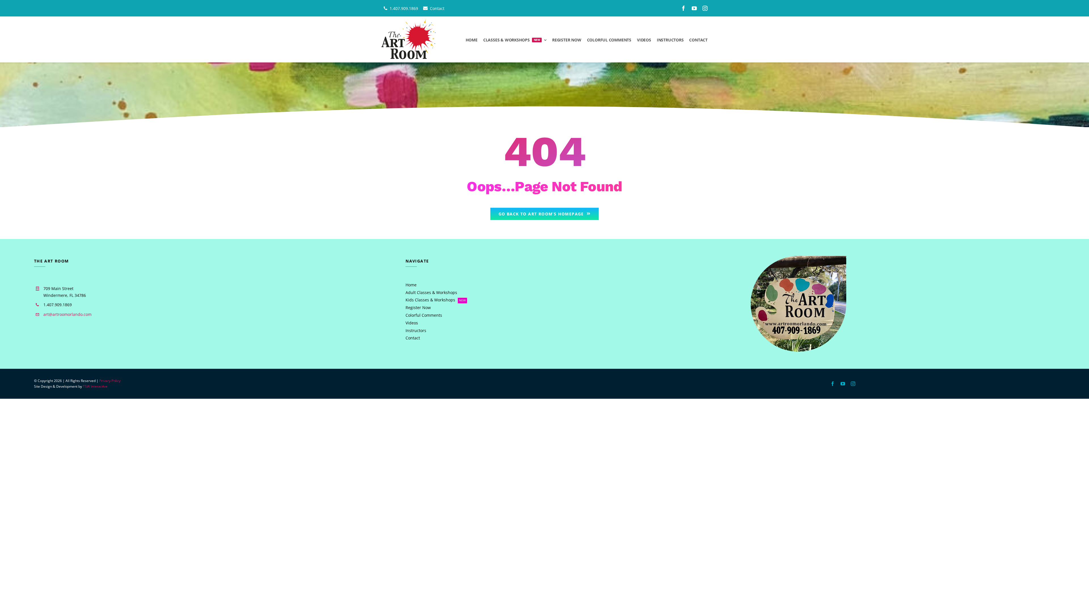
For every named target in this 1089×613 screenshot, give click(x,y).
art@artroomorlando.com (67, 314)
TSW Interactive (95, 386)
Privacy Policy (110, 380)
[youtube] (694, 8)
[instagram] (705, 8)
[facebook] (683, 8)
